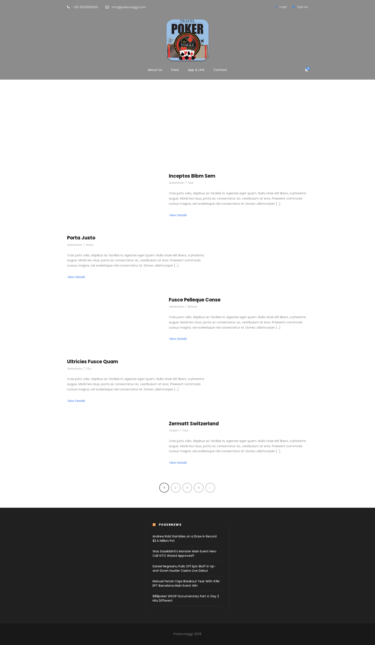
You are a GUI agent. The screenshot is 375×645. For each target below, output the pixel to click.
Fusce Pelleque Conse (194, 299)
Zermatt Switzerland (194, 423)
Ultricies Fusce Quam (92, 361)
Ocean (173, 430)
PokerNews (170, 524)
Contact (220, 70)
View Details (178, 215)
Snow (89, 245)
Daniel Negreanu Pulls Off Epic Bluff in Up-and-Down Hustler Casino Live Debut (184, 568)
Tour (190, 183)
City (88, 369)
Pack (175, 70)
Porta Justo (81, 237)
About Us (155, 70)
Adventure (176, 183)
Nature (192, 306)
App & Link (196, 70)
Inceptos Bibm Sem (192, 176)
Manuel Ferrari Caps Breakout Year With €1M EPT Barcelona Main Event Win (186, 583)
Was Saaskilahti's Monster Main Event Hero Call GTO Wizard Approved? (184, 553)
